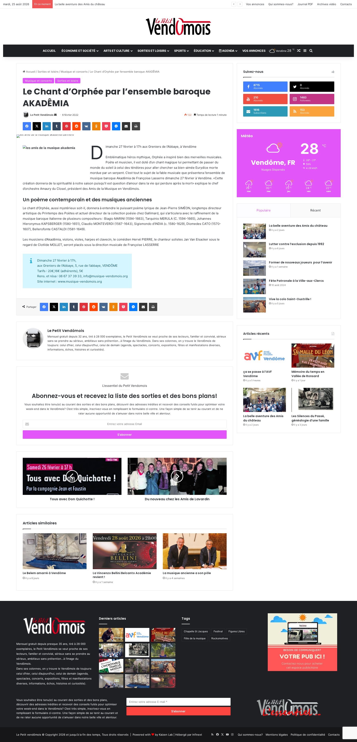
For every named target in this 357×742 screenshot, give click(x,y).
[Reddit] (76, 126)
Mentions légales (277, 734)
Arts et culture (117, 50)
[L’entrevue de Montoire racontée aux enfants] (163, 650)
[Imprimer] (136, 126)
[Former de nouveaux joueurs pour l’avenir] (254, 268)
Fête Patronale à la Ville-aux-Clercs (296, 281)
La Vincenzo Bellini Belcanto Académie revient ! (122, 575)
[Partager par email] (126, 126)
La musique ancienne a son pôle (187, 573)
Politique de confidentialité (308, 734)
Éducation (202, 50)
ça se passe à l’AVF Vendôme (257, 374)
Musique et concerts (74, 71)
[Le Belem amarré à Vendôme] (55, 551)
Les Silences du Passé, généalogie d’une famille (310, 418)
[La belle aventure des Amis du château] (254, 231)
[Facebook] (27, 126)
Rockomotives (219, 638)
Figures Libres (236, 631)
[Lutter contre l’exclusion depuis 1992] (254, 249)
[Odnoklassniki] (96, 126)
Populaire (264, 210)
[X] (37, 126)
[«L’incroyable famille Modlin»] (111, 666)
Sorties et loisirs (152, 50)
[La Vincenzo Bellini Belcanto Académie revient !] (125, 551)
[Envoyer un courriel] (55, 114)
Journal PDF (305, 4)
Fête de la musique (195, 638)
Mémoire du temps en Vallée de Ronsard (308, 374)
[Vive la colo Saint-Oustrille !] (254, 305)
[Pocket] (106, 126)
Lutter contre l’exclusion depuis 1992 (296, 244)
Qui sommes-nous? (280, 4)
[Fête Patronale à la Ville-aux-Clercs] (254, 286)
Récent (315, 210)
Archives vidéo (326, 4)
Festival (218, 631)
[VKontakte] (86, 126)
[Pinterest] (66, 126)
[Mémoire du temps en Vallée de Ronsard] (313, 355)
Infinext (197, 734)
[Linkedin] (47, 126)
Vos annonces (255, 4)
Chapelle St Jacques (196, 631)
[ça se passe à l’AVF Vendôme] (264, 355)
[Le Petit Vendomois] (178, 26)
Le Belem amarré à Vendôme (44, 573)
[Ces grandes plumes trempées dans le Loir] (137, 666)
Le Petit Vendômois (42, 114)
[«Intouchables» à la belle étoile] (111, 635)
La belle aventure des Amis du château (298, 226)
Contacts (346, 4)
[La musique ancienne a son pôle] (195, 551)
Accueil (49, 50)
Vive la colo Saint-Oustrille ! (290, 299)
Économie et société (78, 50)
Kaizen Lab (166, 734)
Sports (180, 50)
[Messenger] (116, 126)
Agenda (227, 50)
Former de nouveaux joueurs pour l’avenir (300, 262)
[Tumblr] (56, 126)
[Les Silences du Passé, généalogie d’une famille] (313, 400)
